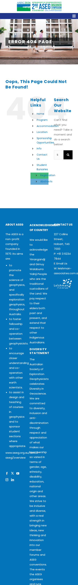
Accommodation (47, 126)
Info (39, 148)
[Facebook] (6, 473)
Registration (47, 175)
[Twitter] (12, 473)
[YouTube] (17, 473)
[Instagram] (6, 479)
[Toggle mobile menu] (39, 16)
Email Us (61, 263)
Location (42, 132)
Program (42, 120)
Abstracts (46, 181)
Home (40, 114)
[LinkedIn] (12, 479)
